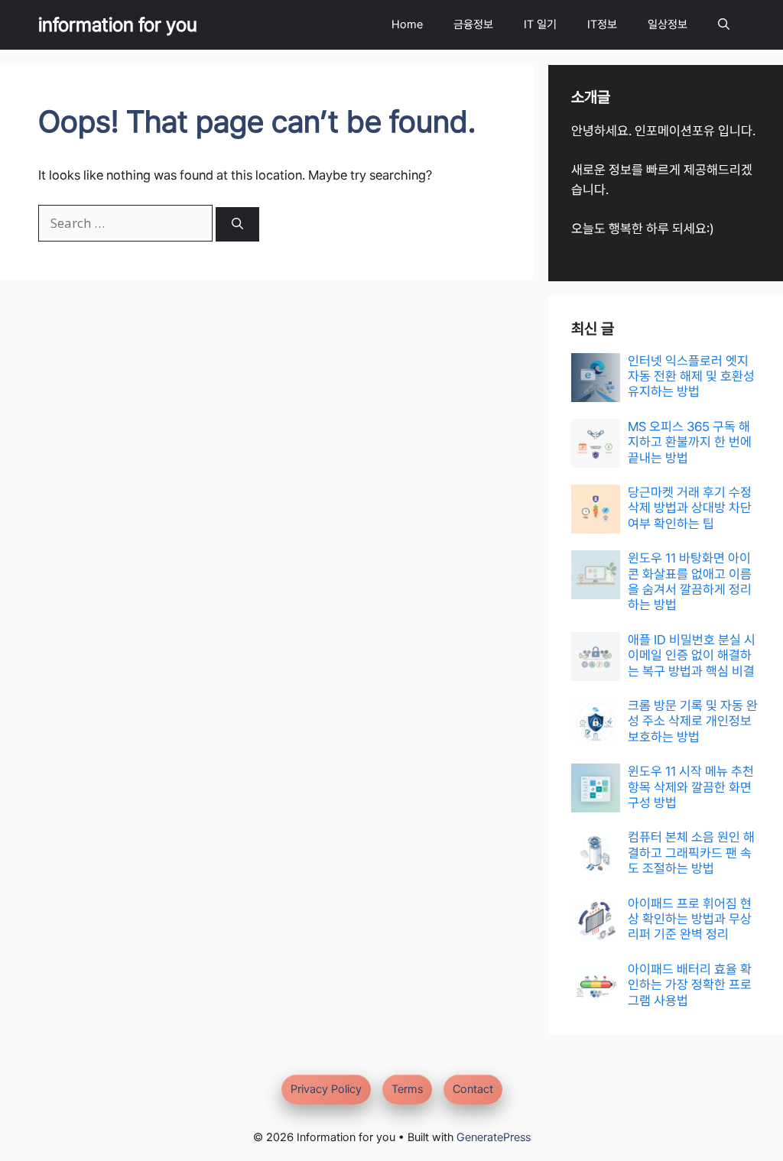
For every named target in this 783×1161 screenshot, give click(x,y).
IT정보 (602, 24)
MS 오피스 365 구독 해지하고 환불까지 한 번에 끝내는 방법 (690, 442)
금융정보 (473, 24)
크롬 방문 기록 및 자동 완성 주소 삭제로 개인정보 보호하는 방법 (693, 721)
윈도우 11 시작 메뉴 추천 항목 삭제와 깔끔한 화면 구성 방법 (691, 787)
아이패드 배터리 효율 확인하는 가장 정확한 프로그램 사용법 (690, 985)
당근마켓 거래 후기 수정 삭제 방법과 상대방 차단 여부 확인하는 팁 (690, 508)
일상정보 (667, 24)
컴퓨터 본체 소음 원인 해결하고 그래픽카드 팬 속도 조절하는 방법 (691, 852)
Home (407, 24)
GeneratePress (493, 1137)
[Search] (237, 224)
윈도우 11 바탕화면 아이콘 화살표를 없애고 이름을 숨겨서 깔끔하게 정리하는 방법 (690, 581)
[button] (724, 25)
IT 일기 (540, 24)
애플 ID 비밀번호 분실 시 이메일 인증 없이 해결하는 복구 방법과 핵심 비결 (691, 655)
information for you (117, 24)
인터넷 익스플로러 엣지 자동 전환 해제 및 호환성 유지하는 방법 (691, 376)
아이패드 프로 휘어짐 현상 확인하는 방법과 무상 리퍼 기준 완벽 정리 (690, 919)
